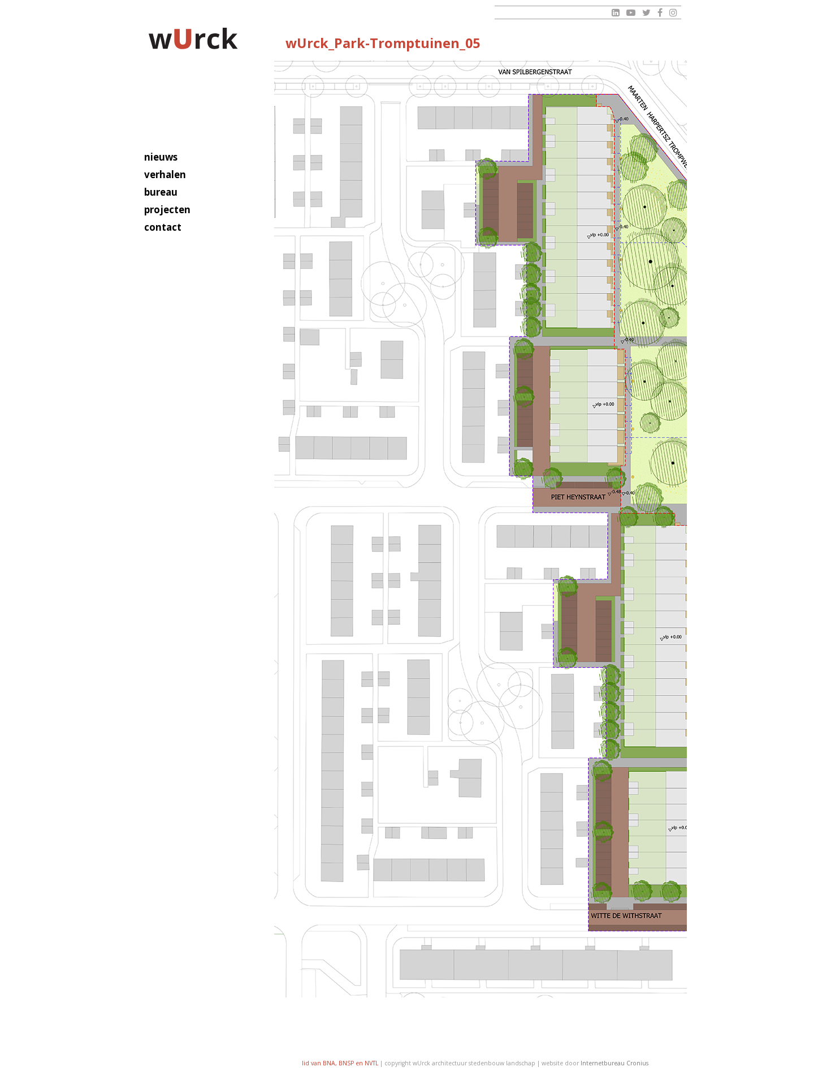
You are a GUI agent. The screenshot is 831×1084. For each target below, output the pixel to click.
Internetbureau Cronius (614, 1063)
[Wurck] (193, 40)
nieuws (161, 156)
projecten (167, 209)
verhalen (165, 174)
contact (162, 227)
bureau (161, 191)
